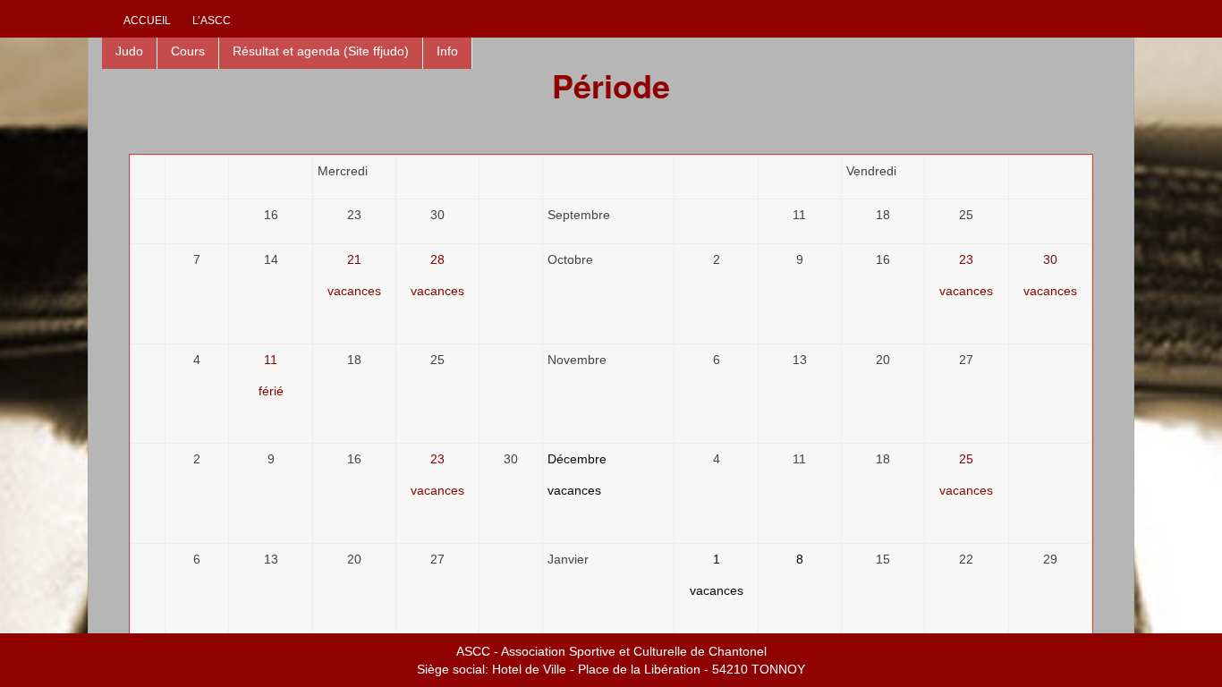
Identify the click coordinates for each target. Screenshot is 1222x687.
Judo (129, 51)
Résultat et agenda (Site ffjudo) (321, 51)
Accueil (147, 20)
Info (447, 51)
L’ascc (211, 20)
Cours (188, 51)
